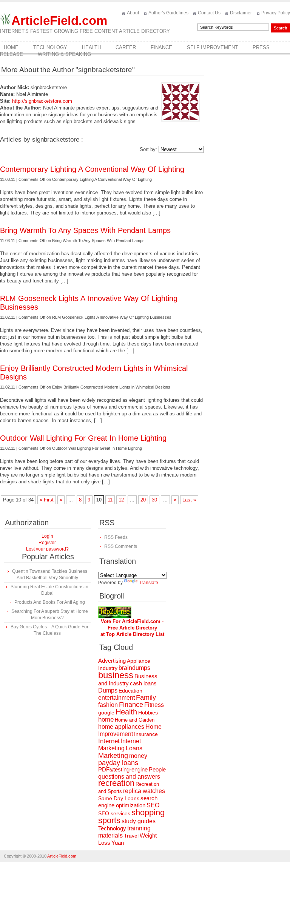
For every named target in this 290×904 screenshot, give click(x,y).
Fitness (154, 705)
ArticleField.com (59, 21)
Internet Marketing (119, 744)
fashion (108, 705)
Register (47, 542)
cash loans (143, 683)
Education (130, 691)
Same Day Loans (118, 798)
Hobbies (148, 713)
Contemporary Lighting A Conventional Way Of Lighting (92, 169)
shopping (148, 812)
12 (121, 500)
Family (146, 697)
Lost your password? (47, 549)
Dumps (107, 690)
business (115, 675)
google (106, 713)
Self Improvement (212, 47)
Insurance (146, 734)
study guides (139, 821)
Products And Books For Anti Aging (49, 602)
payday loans (118, 763)
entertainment (116, 697)
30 (154, 500)
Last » (189, 500)
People (157, 769)
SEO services (114, 813)
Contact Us (209, 12)
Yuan (117, 842)
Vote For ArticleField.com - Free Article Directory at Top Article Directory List (132, 628)
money (138, 756)
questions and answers (129, 776)
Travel (131, 836)
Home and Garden (134, 720)
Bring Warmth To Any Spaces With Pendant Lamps (85, 230)
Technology (50, 47)
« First (47, 500)
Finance (161, 47)
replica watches (144, 791)
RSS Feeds (116, 537)
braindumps (134, 668)
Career (126, 47)
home (106, 719)
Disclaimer (241, 12)
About (133, 12)
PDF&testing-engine (123, 770)
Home (11, 47)
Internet (109, 741)
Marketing (113, 755)
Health (91, 47)
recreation (116, 783)
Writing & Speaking (64, 54)
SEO (153, 805)
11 (110, 500)
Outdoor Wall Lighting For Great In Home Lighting (83, 438)
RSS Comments (120, 546)
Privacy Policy (275, 12)
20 (143, 500)
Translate (148, 582)
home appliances (121, 727)
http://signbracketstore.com (42, 101)
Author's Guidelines (168, 12)
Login (47, 536)
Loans (134, 748)
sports (109, 820)
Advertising (112, 661)
